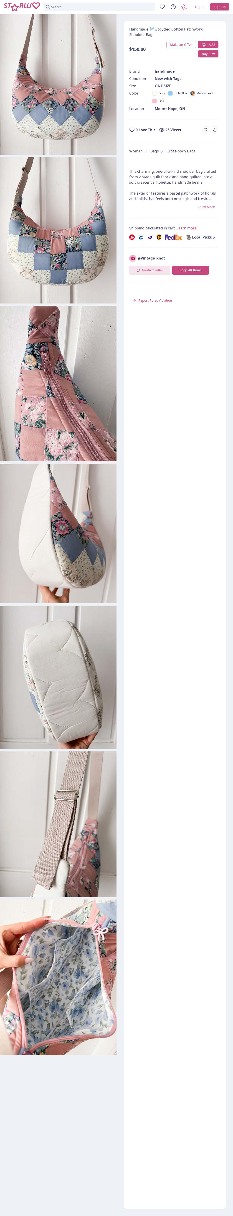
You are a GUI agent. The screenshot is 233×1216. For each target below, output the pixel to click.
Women (136, 151)
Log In (200, 7)
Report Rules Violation (155, 300)
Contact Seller (152, 270)
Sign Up (220, 7)
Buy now (208, 53)
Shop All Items (191, 270)
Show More (206, 207)
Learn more (187, 228)
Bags (154, 151)
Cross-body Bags (181, 151)
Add (212, 44)
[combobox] (99, 7)
